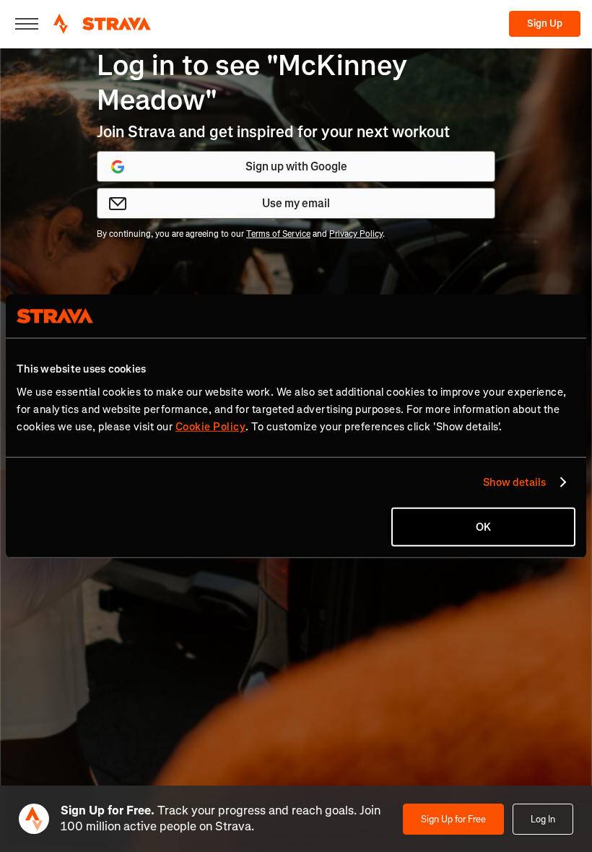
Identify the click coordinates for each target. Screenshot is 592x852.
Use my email (296, 203)
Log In (543, 819)
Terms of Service (278, 234)
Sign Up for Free (453, 819)
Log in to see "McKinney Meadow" (252, 82)
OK (483, 526)
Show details (514, 482)
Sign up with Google (296, 166)
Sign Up (544, 23)
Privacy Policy (356, 234)
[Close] (27, 23)
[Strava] (102, 23)
